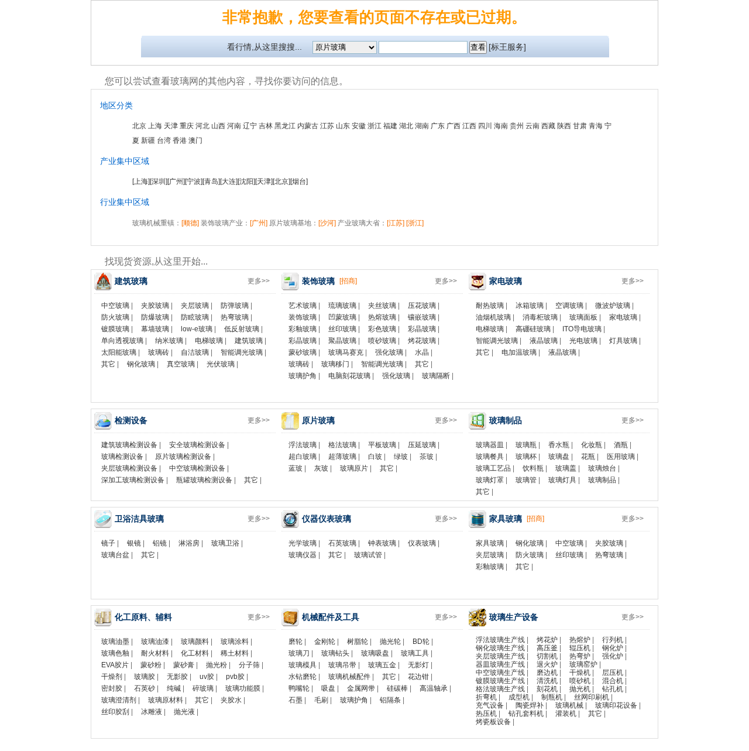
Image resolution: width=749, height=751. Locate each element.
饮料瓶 (533, 468)
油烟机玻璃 (493, 317)
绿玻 (401, 456)
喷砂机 (579, 681)
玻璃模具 (302, 665)
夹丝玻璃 (382, 305)
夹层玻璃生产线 (500, 656)
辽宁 (250, 126)
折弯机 (486, 697)
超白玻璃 (302, 456)
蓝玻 (295, 468)
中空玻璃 (115, 305)
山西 (218, 126)
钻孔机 (612, 689)
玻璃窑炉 (583, 664)
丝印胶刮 (115, 712)
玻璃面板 (583, 317)
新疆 (148, 140)
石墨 (295, 700)
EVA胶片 (115, 665)
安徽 (359, 126)
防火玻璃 (115, 317)
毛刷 (321, 700)
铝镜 (160, 543)
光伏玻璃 (221, 364)
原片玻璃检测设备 (183, 456)
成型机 (519, 697)
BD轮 (421, 641)
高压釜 (547, 648)
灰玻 (321, 468)
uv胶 (207, 677)
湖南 (422, 126)
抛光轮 (390, 641)
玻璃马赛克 (345, 352)
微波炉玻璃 (612, 305)
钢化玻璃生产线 (500, 648)
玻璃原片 (354, 468)
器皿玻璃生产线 (500, 664)
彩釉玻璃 (302, 329)
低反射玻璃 (241, 329)
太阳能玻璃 (118, 352)
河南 (234, 126)
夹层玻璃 (195, 305)
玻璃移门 (335, 364)
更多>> (259, 281)
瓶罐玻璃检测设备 (204, 480)
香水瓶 (558, 445)
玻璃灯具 (562, 480)
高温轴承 (434, 688)
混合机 (612, 681)
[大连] (229, 181)
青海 (596, 126)
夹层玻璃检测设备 (129, 468)
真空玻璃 (181, 364)
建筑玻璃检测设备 (129, 445)
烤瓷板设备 (493, 722)
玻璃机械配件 (349, 677)
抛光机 (579, 689)
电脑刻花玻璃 (349, 376)
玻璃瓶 (526, 445)
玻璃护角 (302, 376)
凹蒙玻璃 (342, 317)
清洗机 (547, 681)
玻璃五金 (382, 665)
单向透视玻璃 (122, 341)
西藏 (548, 126)
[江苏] (395, 223)
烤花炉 (547, 640)
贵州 (517, 126)
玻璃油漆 (155, 641)
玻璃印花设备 (616, 705)
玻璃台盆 (115, 555)
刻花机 (547, 689)
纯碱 (174, 688)
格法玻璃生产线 (500, 689)
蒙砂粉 (151, 665)
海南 (501, 126)
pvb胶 (235, 677)
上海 (155, 126)
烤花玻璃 (422, 341)
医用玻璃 (621, 456)
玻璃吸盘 (375, 653)
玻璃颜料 (195, 641)
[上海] (141, 181)
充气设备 (490, 705)
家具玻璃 (490, 543)
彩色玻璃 (382, 329)
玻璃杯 (526, 456)
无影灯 (418, 665)
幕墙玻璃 (155, 329)
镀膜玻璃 (115, 329)
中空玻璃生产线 (500, 672)
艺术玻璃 (302, 305)
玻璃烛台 (602, 468)
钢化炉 (612, 648)
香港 (180, 140)
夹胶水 (231, 700)
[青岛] (211, 181)
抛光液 (184, 712)
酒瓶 (621, 445)
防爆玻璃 (155, 317)
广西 (453, 126)
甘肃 (580, 126)
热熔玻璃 (382, 317)
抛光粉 (216, 665)
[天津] (264, 181)
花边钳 (418, 677)
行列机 (612, 640)
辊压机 (579, 648)
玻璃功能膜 (242, 688)
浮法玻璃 (302, 445)
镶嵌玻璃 (422, 317)
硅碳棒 (397, 688)
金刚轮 (324, 641)
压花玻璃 (422, 305)
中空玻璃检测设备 (197, 468)
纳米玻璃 (169, 341)
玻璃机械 (569, 705)
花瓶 (588, 456)
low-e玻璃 (196, 329)
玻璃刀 (299, 653)
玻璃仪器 (302, 555)
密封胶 (111, 688)
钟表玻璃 (382, 543)
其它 (108, 364)
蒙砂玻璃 (302, 352)
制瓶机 (551, 697)
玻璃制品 (602, 480)
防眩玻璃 (195, 317)
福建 (390, 126)
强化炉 (612, 656)
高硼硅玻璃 (533, 329)
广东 (438, 126)
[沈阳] (246, 181)
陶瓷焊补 (530, 705)
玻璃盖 (565, 468)
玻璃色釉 (115, 653)
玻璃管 (526, 480)
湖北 (406, 126)
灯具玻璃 (623, 341)
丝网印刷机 (591, 697)
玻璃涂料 (235, 641)
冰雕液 (151, 712)
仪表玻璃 (422, 543)
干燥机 (579, 672)
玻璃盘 (558, 456)
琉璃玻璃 (342, 305)
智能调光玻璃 (242, 352)
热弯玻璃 (235, 317)
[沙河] (327, 223)
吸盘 (328, 688)
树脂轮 (357, 641)
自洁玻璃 (195, 352)
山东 (343, 126)
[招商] (348, 281)
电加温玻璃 (519, 352)
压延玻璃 (422, 445)
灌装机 (565, 713)
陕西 (564, 126)
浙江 (374, 126)
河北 (202, 126)
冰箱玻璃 (530, 305)
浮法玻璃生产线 (500, 640)
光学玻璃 (302, 543)
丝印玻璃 (342, 329)
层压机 (612, 672)
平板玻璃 (382, 445)
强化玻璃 (389, 352)
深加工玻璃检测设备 (132, 480)
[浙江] (415, 223)
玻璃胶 (144, 677)
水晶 (422, 352)
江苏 (327, 126)
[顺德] (190, 223)
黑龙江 (285, 126)
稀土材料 (235, 653)
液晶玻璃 (544, 341)
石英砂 (144, 688)
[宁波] (193, 181)
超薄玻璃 (342, 456)
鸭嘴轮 (299, 688)
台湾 (164, 140)
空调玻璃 (569, 305)
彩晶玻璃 (422, 329)
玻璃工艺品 (493, 468)
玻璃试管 (368, 555)
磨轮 (295, 641)
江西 (469, 126)
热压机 (486, 713)
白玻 (375, 456)
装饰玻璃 (302, 317)
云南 (532, 126)
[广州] (176, 181)
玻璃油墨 (115, 641)
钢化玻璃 (141, 364)
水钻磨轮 (302, 677)
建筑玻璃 (249, 341)
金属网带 (361, 688)
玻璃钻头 (335, 653)
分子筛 (249, 665)
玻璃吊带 (342, 665)
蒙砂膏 (183, 665)
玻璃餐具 (490, 456)
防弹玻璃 (235, 305)
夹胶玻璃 (155, 305)
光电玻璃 (583, 341)
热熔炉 (579, 640)
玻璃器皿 (490, 445)
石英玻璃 (342, 543)
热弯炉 (579, 656)
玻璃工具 (415, 653)
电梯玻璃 (209, 341)
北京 (139, 126)
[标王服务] (507, 47)
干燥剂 (111, 677)
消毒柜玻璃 (540, 317)
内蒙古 (307, 126)
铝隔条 (390, 700)
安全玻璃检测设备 (197, 445)
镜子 (108, 543)
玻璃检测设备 (122, 456)
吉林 (266, 126)
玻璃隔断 (436, 376)
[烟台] (299, 181)
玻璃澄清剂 (118, 700)
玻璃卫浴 (225, 543)
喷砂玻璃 (382, 341)
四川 (485, 126)
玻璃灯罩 (490, 480)
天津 (171, 126)
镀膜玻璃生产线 (500, 681)
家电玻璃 (623, 317)
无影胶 (177, 677)
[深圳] (158, 181)
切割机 (547, 656)
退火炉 (547, 664)
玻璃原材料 (165, 700)
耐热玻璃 (490, 305)
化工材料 (195, 653)
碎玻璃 (203, 688)
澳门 (195, 140)
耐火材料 (155, 653)
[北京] (281, 181)
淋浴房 (189, 543)
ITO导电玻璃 (582, 329)
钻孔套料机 (526, 713)
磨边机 (547, 672)
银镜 (134, 543)
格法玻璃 (342, 445)
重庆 (187, 126)
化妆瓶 (591, 445)
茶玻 (427, 456)
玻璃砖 (158, 352)
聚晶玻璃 (342, 341)
